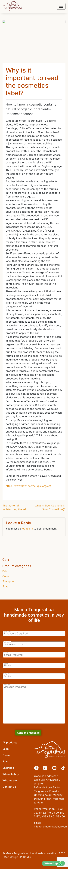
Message (6, 684)
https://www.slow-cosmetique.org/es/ (28, 485)
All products (10, 742)
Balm (5, 571)
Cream (6, 576)
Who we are (10, 780)
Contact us (9, 786)
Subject (6, 674)
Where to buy (11, 774)
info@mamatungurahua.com (51, 826)
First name (7, 631)
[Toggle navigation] (61, 6)
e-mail (5, 652)
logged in (27, 528)
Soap (5, 586)
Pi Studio (25, 857)
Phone (5, 663)
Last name (7, 642)
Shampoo (8, 581)
